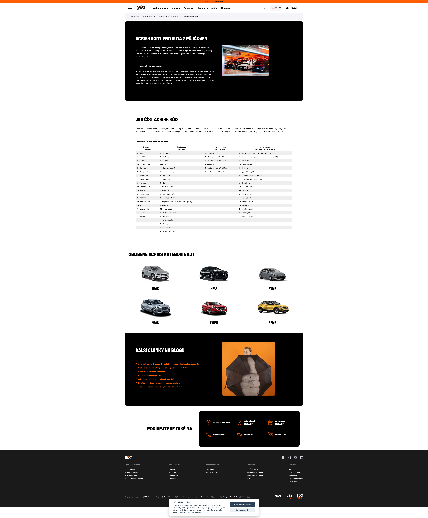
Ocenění (204, 497)
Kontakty (292, 464)
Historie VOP (173, 497)
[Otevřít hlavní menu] (130, 7)
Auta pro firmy (174, 475)
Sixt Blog (176, 16)
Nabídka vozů (252, 469)
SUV (248, 478)
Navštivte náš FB (237, 497)
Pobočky (172, 472)
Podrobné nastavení (194, 512)
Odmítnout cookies (242, 510)
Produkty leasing (131, 472)
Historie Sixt (160, 497)
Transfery (210, 469)
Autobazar (189, 8)
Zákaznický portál (132, 475)
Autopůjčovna (160, 8)
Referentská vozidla (255, 472)
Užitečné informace (162, 16)
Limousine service (207, 8)
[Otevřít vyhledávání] (264, 8)
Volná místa (185, 497)
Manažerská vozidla (255, 475)
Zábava (214, 497)
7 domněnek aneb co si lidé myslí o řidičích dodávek (160, 386)
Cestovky (172, 478)
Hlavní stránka (134, 16)
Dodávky (225, 8)
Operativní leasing (132, 464)
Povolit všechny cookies (242, 504)
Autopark (172, 469)
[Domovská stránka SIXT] (141, 9)
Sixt (290, 469)
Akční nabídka (130, 469)
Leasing (176, 8)
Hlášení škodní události (134, 478)
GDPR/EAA (147, 497)
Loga (196, 497)
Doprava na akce (213, 472)
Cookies (250, 497)
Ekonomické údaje (132, 497)
